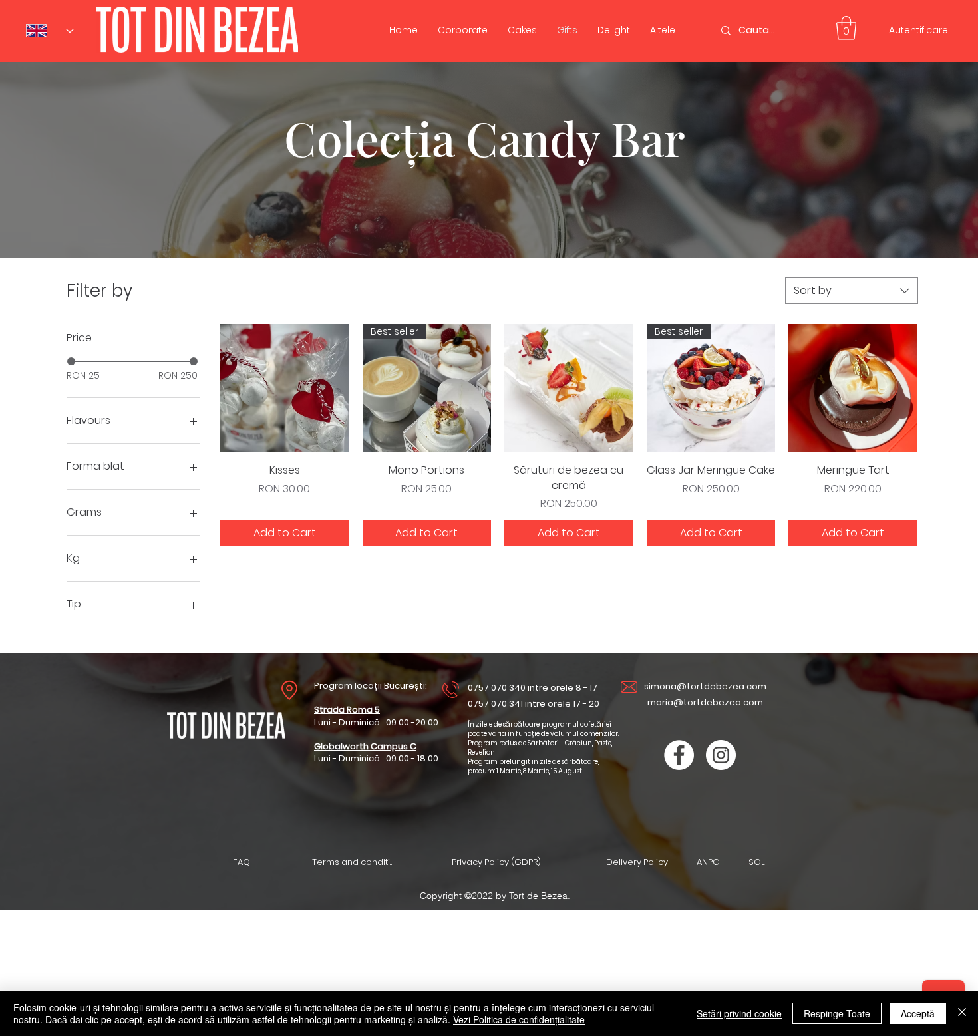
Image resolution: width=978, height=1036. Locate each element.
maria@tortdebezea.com (705, 702)
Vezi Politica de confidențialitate (519, 1019)
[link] (846, 28)
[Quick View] (284, 388)
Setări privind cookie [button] (739, 1013)
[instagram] (721, 755)
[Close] (962, 1013)
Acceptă (918, 1013)
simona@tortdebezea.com (705, 686)
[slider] (71, 361)
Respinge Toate (837, 1013)
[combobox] (851, 290)
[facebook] (679, 755)
